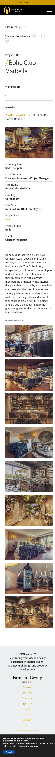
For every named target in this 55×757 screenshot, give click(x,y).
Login (27, 725)
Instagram (28, 698)
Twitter (28, 693)
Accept (9, 752)
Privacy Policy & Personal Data (27, 730)
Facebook (28, 687)
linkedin (28, 704)
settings (34, 746)
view (8, 219)
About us (27, 714)
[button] (34, 35)
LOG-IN (22, 3)
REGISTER (31, 3)
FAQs (27, 709)
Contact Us (28, 719)
